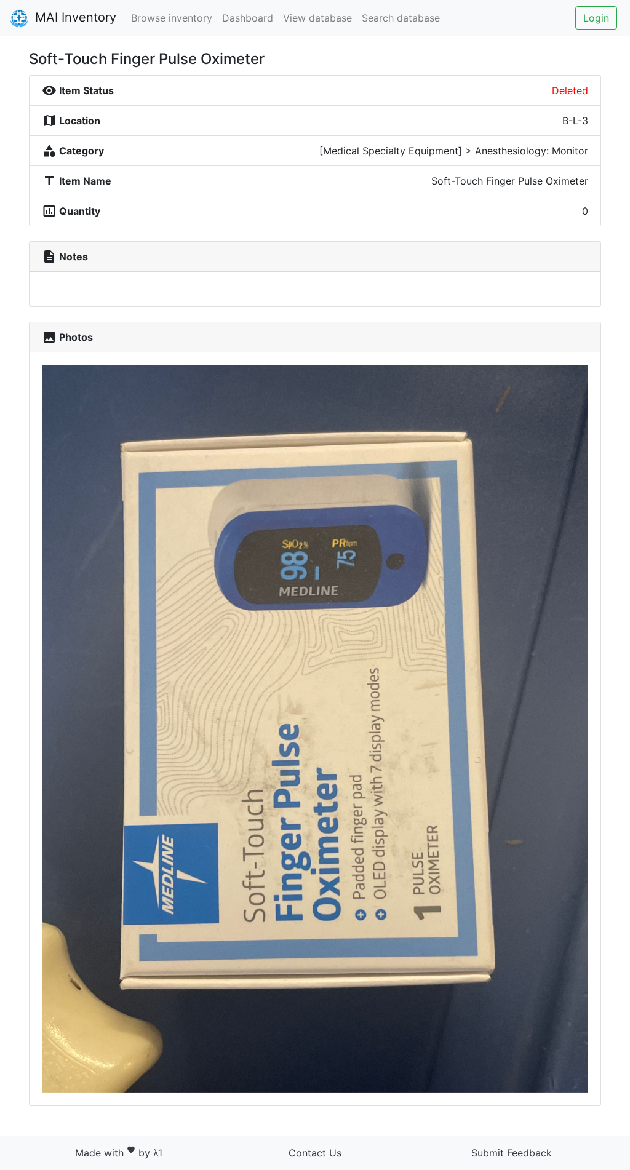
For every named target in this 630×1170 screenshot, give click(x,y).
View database (317, 18)
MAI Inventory (73, 17)
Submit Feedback (511, 1153)
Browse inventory (171, 18)
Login (596, 18)
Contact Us (315, 1153)
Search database (401, 18)
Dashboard (247, 18)
